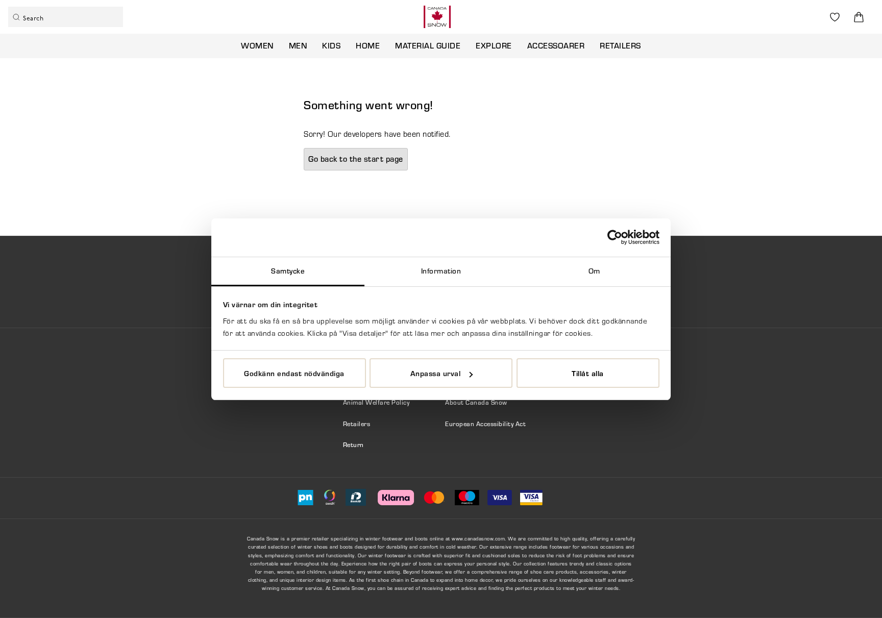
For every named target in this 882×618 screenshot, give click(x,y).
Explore (494, 45)
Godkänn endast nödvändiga (294, 373)
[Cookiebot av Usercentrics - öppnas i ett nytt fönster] (614, 237)
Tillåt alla (588, 373)
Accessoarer (556, 45)
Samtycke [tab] (288, 271)
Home (368, 45)
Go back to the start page (355, 159)
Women (257, 45)
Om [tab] (594, 271)
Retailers (620, 45)
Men (298, 45)
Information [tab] (441, 271)
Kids (331, 45)
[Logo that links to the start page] (437, 17)
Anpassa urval (435, 373)
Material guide (427, 45)
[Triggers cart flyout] (859, 17)
